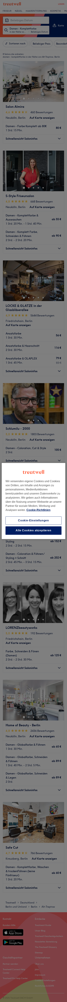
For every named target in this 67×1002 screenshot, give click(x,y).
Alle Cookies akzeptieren (33, 530)
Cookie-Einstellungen (33, 520)
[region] (33, 501)
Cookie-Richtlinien (38, 510)
